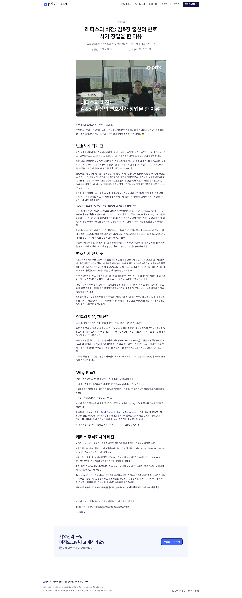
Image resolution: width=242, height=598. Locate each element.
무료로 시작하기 (172, 541)
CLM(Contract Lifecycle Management (119, 412)
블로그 (63, 4)
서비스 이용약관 (193, 591)
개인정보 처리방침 (178, 591)
